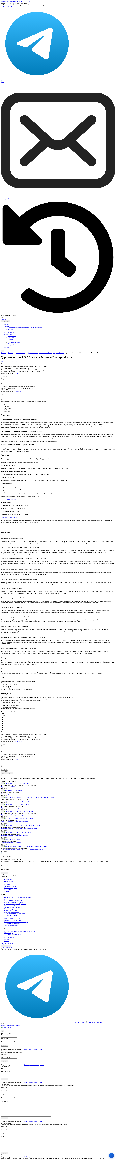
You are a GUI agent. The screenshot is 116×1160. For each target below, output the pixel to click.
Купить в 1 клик (5, 773)
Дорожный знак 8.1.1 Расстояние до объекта (14, 787)
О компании (8, 334)
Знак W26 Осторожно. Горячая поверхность (14, 821)
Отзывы (10, 339)
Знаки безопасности (10, 915)
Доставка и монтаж (14, 342)
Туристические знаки (11, 925)
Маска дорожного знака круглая (11, 842)
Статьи (10, 345)
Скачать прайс (5, 321)
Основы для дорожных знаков (13, 917)
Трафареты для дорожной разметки (15, 904)
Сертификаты (12, 336)
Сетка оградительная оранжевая (14, 907)
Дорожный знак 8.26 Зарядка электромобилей (15, 815)
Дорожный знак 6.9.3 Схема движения (13, 808)
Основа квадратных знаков (9, 794)
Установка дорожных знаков (17, 331)
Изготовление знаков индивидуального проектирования (25, 327)
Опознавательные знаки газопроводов (16, 922)
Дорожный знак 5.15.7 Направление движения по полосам (19, 828)
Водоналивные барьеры (11, 912)
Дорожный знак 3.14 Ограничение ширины (14, 835)
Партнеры (11, 337)
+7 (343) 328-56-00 (7, 6)
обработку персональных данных (36, 875)
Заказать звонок (5, 945)
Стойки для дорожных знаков (13, 902)
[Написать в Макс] (58, 81)
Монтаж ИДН (12, 329)
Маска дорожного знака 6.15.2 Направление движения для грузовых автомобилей (26, 801)
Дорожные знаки (9, 899)
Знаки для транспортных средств (14, 913)
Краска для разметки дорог (12, 920)
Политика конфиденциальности (11, 1025)
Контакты (7, 347)
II (3, 380)
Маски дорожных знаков (12, 918)
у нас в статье (17, 373)
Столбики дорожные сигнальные (14, 909)
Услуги (6, 326)
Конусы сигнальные (10, 905)
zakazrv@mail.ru (7, 947)
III (3, 382)
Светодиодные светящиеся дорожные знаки (18, 897)
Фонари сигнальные (10, 910)
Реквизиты (11, 341)
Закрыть (101, 1158)
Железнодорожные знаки (12, 923)
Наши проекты (9, 332)
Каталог (6, 324)
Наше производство (10, 888)
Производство (12, 344)
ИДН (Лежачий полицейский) (13, 900)
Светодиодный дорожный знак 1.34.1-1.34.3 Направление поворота (22, 849)
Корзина (3, 319)
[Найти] (2, 1031)
